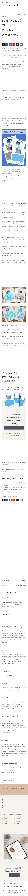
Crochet (18, 821)
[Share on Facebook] (6, 44)
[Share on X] (3, 44)
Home (6, 883)
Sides (5, 823)
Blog (15, 883)
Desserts (18, 818)
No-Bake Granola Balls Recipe (7, 583)
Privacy (6, 886)
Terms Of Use (14, 886)
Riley (3, 650)
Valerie (4, 683)
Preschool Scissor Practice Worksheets (15, 487)
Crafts (17, 823)
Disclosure (21, 883)
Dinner (5, 821)
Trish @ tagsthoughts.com (11, 627)
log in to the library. (14, 435)
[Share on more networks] (17, 44)
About (10, 883)
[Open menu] (14, 9)
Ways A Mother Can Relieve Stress (21, 583)
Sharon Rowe (6, 698)
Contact (21, 886)
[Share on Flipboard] (21, 44)
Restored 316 (17, 892)
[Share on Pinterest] (13, 44)
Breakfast (6, 818)
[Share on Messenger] (10, 44)
